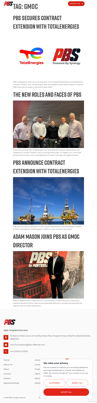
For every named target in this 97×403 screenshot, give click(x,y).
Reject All (77, 383)
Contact (7, 374)
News (6, 369)
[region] (66, 378)
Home (6, 360)
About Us (8, 365)
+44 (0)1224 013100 (19, 351)
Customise (54, 383)
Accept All (66, 392)
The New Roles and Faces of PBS (47, 94)
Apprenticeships (11, 383)
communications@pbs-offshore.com (27, 345)
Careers (7, 378)
